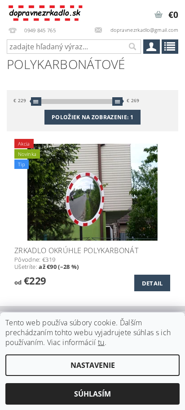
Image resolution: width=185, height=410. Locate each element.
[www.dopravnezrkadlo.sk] (46, 11)
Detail (152, 283)
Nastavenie (92, 365)
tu (101, 342)
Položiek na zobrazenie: (92, 117)
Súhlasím (92, 394)
